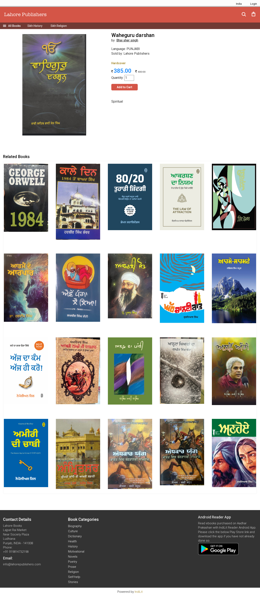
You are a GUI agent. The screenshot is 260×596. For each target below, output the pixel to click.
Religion (73, 572)
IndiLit (139, 592)
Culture (73, 531)
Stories (73, 582)
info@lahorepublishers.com (22, 564)
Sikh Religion (59, 25)
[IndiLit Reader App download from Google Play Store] (218, 548)
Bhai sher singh (127, 40)
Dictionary (75, 536)
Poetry (72, 561)
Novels (72, 556)
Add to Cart (124, 87)
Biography (75, 526)
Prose (72, 567)
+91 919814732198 (15, 552)
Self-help (74, 577)
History (73, 546)
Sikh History (34, 25)
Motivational (76, 551)
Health (72, 541)
